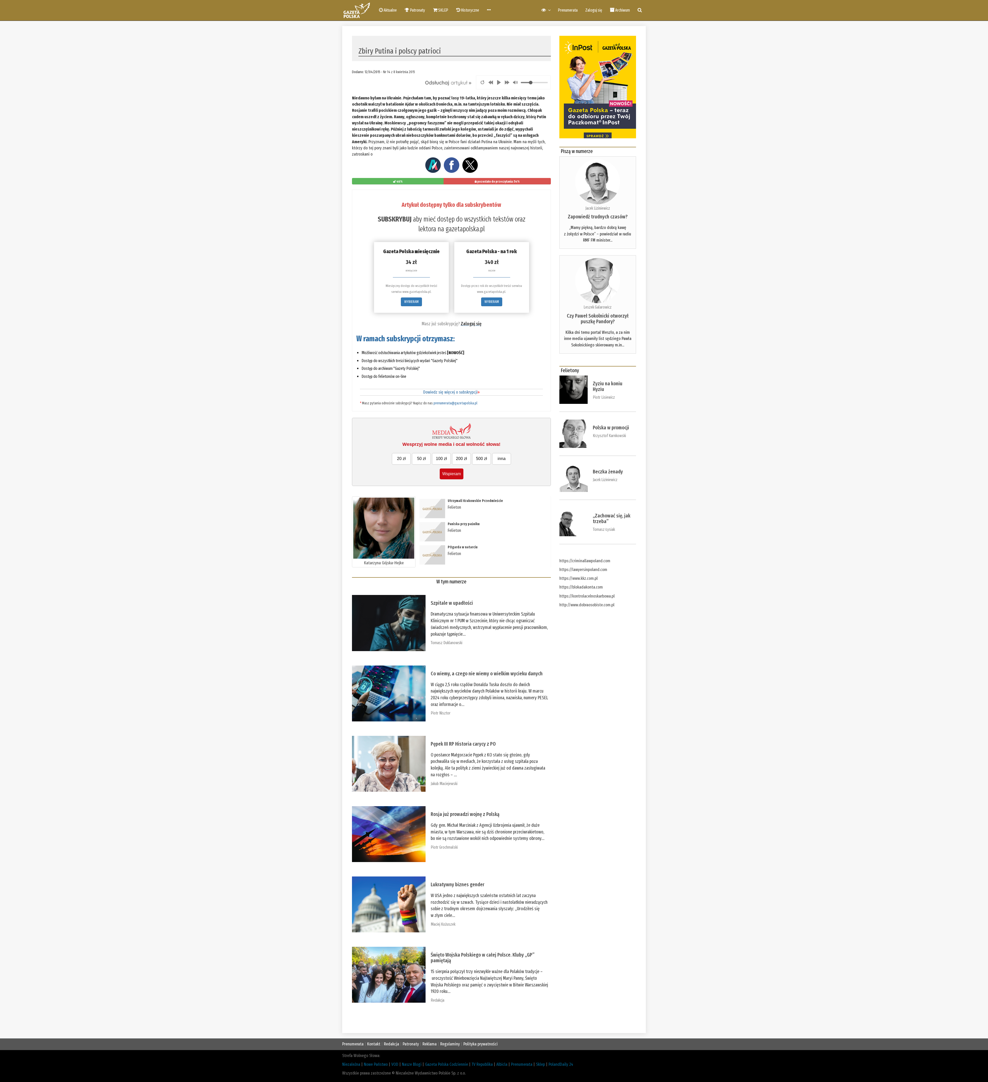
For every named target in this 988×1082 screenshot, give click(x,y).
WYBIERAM (411, 302)
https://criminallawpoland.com (584, 561)
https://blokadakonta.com (581, 587)
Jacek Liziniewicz (597, 208)
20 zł (401, 458)
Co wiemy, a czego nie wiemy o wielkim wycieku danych (487, 673)
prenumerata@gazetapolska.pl (455, 403)
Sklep (540, 1064)
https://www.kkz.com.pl (578, 578)
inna (502, 458)
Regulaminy (450, 1044)
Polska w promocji (611, 427)
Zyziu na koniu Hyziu (607, 386)
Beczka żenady (608, 471)
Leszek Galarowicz (598, 307)
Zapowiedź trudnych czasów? (598, 217)
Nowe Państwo (376, 1064)
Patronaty (411, 1044)
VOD (394, 1064)
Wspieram (451, 474)
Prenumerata (568, 10)
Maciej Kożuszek (443, 924)
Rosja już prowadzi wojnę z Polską (465, 814)
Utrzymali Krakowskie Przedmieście (475, 501)
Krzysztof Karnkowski (609, 435)
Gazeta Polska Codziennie (446, 1064)
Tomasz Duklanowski (446, 642)
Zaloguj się (593, 10)
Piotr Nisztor (441, 713)
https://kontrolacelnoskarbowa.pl (587, 596)
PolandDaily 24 (561, 1064)
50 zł (421, 458)
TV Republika (482, 1064)
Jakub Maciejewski (444, 783)
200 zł (461, 458)
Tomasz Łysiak (604, 529)
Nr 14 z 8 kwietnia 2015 (399, 72)
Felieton (454, 507)
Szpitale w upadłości (452, 603)
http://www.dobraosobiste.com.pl (586, 605)
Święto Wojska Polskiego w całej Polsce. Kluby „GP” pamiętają (482, 958)
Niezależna (351, 1064)
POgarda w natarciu (463, 547)
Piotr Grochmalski (444, 847)
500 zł (481, 458)
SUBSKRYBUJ (394, 219)
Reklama (429, 1044)
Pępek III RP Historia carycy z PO (463, 744)
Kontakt (373, 1044)
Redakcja (437, 1000)
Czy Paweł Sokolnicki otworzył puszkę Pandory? (598, 319)
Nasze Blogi (411, 1064)
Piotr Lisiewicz (604, 397)
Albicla (501, 1064)
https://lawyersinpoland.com (583, 569)
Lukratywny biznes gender (457, 884)
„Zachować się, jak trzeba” (611, 518)
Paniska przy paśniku (464, 524)
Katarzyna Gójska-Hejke (384, 563)
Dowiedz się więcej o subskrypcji (451, 392)
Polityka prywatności (480, 1044)
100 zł (441, 458)
